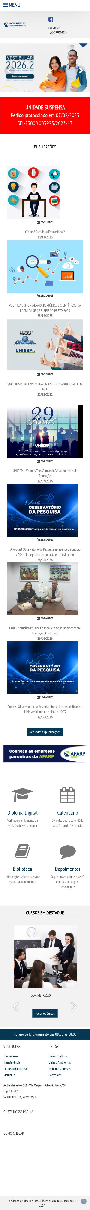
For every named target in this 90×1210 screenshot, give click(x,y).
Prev (16, 1008)
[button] (7, 68)
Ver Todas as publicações (45, 732)
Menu (15, 5)
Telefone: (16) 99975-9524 (21, 1097)
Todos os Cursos (45, 1013)
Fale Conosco (54, 27)
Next (74, 1008)
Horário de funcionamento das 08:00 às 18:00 (45, 1034)
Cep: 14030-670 (12, 1091)
